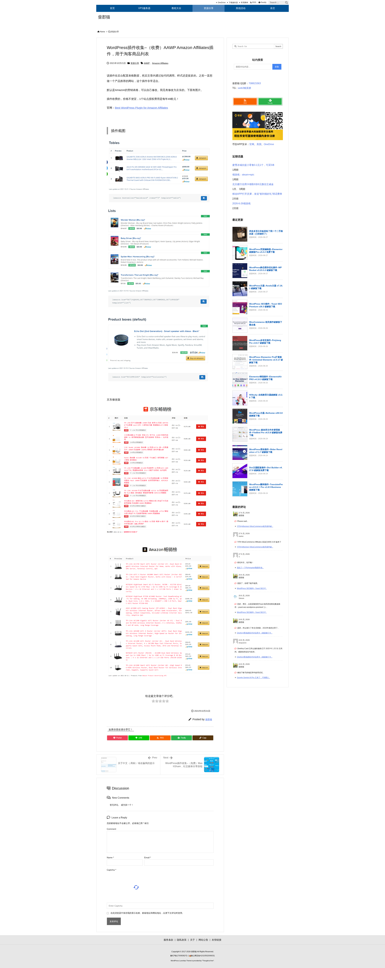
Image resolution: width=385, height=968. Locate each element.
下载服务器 (233, 3)
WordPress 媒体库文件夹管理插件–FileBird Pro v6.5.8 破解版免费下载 (265, 432)
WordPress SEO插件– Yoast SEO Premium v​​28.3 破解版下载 (265, 305)
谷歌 (277, 67)
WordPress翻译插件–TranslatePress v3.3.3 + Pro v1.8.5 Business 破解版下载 (266, 487)
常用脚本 (244, 3)
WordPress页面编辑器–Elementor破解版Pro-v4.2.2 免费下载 (265, 250)
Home (102, 32)
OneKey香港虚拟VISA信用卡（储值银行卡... (254, 633)
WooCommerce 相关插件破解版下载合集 (265, 323)
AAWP (147, 63)
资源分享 (115, 32)
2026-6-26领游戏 (241, 203)
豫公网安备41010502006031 (203, 956)
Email (147, 857)
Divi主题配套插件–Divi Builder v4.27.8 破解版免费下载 (265, 468)
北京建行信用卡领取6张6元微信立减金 (253, 184)
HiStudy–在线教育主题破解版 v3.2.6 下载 (266, 396)
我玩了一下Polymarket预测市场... (250, 568)
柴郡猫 (208, 719)
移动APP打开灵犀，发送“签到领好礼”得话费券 (257, 194)
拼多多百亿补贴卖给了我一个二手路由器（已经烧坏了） (266, 232)
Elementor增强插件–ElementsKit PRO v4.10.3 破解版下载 (265, 377)
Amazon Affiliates (160, 63)
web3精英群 (244, 88)
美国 (259, 144)
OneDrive (222, 3)
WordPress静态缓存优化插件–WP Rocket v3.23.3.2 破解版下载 (265, 268)
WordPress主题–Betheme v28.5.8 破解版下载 (266, 414)
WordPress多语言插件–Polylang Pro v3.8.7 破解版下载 (265, 341)
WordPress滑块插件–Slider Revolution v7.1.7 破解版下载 (265, 450)
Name (110, 857)
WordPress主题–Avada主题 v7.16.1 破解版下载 (266, 287)
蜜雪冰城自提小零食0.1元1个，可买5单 (253, 165)
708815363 (255, 83)
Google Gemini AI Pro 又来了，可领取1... (253, 678)
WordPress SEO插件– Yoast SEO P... (252, 588)
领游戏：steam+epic (243, 174)
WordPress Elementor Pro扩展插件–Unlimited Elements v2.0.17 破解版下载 (266, 360)
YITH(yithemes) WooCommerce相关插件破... (255, 526)
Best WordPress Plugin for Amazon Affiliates (141, 107)
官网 (251, 144)
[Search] (286, 2)
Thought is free (208, 961)
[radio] (153, 701)
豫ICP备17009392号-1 (179, 956)
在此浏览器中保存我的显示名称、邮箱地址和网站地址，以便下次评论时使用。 (147, 913)
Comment (111, 829)
